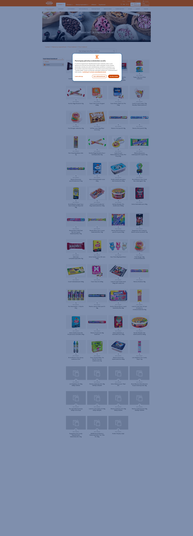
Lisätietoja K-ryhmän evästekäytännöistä (94, 72)
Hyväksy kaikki (114, 76)
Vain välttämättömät (99, 76)
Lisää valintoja (79, 76)
